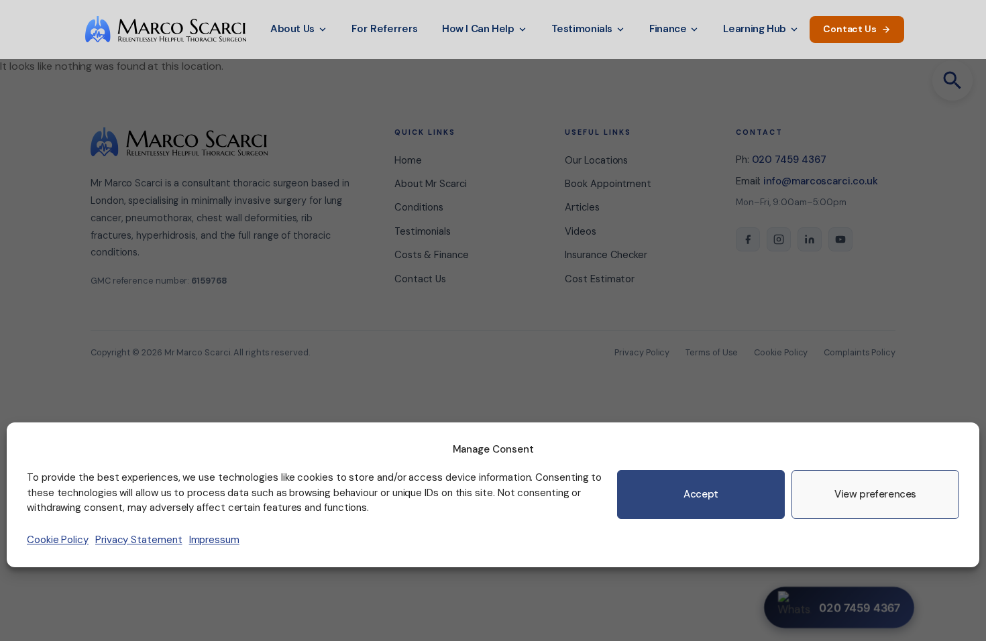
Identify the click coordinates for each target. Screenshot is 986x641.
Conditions (418, 207)
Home (408, 160)
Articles (582, 207)
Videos (580, 231)
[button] (952, 80)
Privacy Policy (641, 352)
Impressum (214, 539)
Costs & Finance (431, 254)
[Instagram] (779, 239)
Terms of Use (712, 352)
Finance (667, 29)
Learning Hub (754, 29)
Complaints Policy (859, 352)
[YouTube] (840, 239)
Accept (700, 494)
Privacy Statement (138, 539)
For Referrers (384, 29)
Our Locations (596, 160)
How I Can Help (478, 29)
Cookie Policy (58, 539)
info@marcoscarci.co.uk (820, 181)
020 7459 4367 (789, 159)
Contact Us (850, 29)
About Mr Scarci (430, 183)
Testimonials (581, 29)
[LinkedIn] (810, 239)
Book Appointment (608, 183)
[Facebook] (748, 239)
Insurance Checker (606, 254)
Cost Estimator (600, 279)
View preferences (875, 494)
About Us (292, 29)
